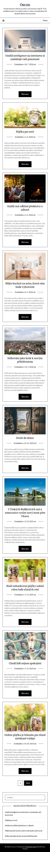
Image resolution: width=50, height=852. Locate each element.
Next (28, 783)
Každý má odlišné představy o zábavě (19, 825)
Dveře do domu (25, 438)
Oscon (25, 5)
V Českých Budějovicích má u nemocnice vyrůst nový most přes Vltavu (25, 513)
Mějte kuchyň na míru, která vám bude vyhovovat (23, 831)
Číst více (25, 94)
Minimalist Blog (31, 847)
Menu (45, 20)
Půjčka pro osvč (25, 131)
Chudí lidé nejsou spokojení (25, 663)
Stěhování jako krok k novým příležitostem (21, 836)
